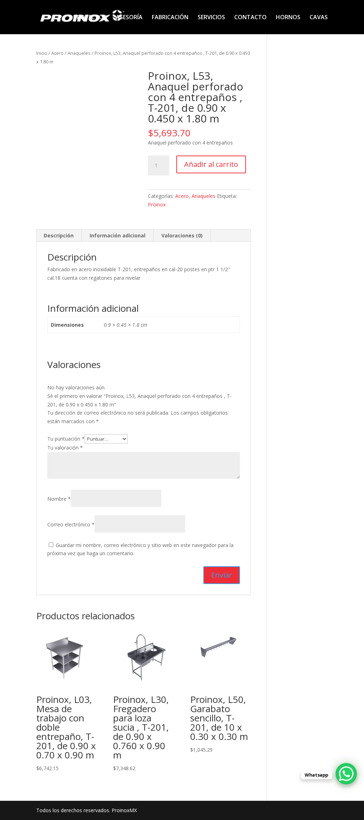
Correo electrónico (71, 524)
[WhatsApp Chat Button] (346, 773)
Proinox (157, 204)
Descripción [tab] (59, 235)
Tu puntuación (66, 438)
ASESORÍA (129, 18)
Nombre (59, 498)
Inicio (41, 53)
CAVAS (319, 18)
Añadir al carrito (211, 164)
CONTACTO (250, 18)
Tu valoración (65, 447)
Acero (57, 53)
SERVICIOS (211, 18)
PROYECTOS (90, 18)
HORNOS (288, 18)
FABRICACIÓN (170, 18)
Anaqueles (79, 53)
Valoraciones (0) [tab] (182, 235)
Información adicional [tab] (117, 235)
